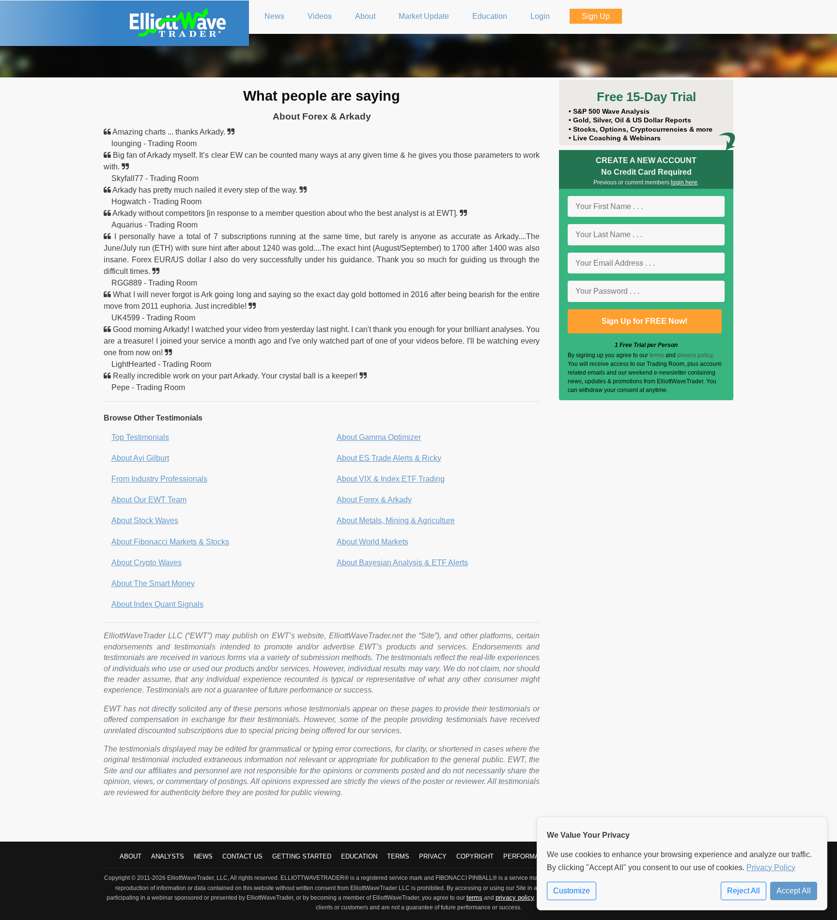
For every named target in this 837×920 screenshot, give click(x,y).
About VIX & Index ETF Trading (391, 479)
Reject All (743, 891)
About (130, 856)
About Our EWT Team (148, 500)
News (203, 856)
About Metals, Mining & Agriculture (396, 520)
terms (657, 355)
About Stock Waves (144, 520)
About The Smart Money (153, 583)
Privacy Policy (770, 867)
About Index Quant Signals (157, 604)
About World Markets (372, 542)
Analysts (167, 856)
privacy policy (695, 355)
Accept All (793, 891)
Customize (571, 891)
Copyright (475, 856)
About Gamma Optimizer (379, 437)
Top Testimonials (140, 437)
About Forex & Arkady (374, 500)
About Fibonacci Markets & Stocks (170, 542)
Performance (527, 856)
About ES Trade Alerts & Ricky (389, 458)
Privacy (433, 856)
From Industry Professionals (159, 479)
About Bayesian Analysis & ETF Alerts (402, 562)
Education (359, 856)
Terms (398, 856)
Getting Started (301, 856)
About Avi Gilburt (140, 458)
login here (684, 182)
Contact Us (242, 856)
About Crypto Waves (146, 562)
